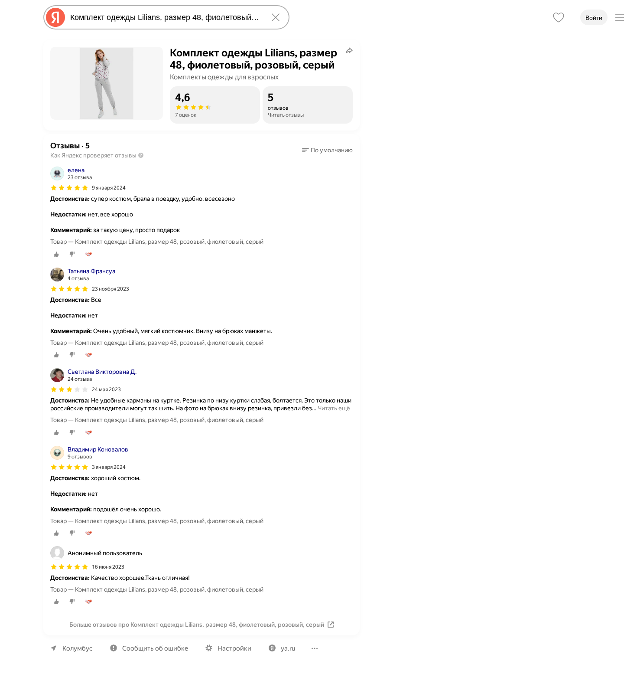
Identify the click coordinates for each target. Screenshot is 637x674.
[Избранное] (558, 17)
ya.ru (288, 648)
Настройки (234, 648)
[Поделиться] (349, 50)
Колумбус (77, 648)
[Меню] (619, 17)
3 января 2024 (109, 467)
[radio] (56, 254)
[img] (69, 187)
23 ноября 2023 (110, 289)
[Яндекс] (55, 17)
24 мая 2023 (106, 389)
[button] (327, 150)
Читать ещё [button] (334, 408)
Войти (593, 17)
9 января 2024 (109, 188)
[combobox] (164, 17)
